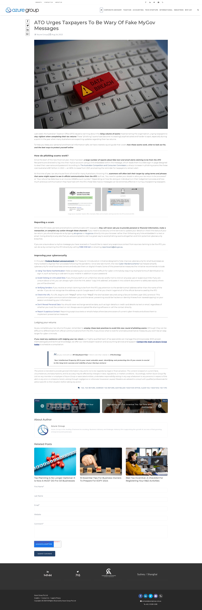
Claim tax (145, 388)
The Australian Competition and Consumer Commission (103, 165)
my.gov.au (89, 233)
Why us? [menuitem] (188, 10)
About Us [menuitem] (58, 2)
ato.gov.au (78, 233)
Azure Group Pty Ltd (41, 595)
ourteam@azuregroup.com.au (151, 601)
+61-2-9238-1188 (151, 604)
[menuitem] (101, 10)
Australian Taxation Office (127, 388)
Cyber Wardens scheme (129, 264)
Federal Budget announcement (59, 261)
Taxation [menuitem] (127, 10)
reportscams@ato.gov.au (112, 247)
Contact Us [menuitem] (48, 2)
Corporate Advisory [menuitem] (113, 10)
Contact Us (45, 598)
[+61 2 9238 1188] (163, 2)
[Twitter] (155, 2)
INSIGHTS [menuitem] (38, 2)
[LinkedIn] (151, 2)
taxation (154, 388)
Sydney (141, 574)
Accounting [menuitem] (138, 10)
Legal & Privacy (56, 598)
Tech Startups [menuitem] (151, 10)
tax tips (163, 388)
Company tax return (105, 388)
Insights (37, 598)
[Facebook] (147, 2)
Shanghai (152, 574)
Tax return (90, 388)
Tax (82, 388)
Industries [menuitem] (178, 10)
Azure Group (42, 35)
